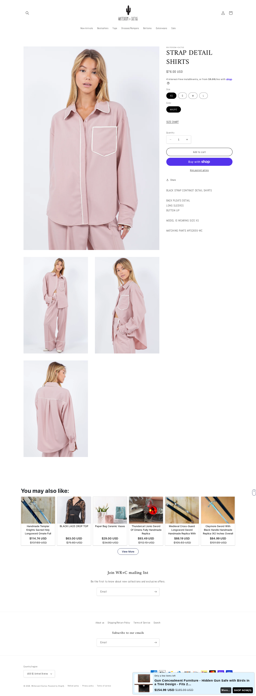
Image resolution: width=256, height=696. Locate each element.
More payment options (199, 170)
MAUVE (173, 109)
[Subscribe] (155, 592)
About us (100, 622)
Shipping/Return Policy (119, 622)
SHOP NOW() (243, 690)
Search (157, 622)
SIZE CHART (172, 122)
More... (226, 690)
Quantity (170, 132)
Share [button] (173, 179)
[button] (27, 13)
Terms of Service (142, 622)
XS (171, 95)
